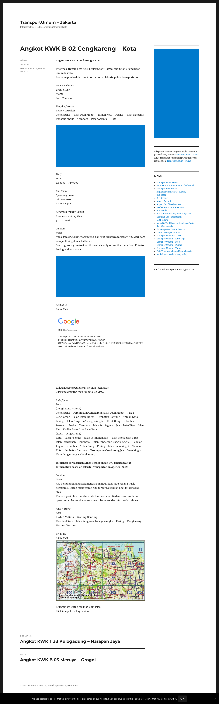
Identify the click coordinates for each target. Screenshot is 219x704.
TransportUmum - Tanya (186, 154)
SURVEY (24, 71)
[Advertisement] (101, 146)
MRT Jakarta (162, 220)
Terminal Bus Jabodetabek (169, 217)
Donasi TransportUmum (168, 232)
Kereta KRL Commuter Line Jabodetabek (175, 185)
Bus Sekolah (162, 210)
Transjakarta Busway (167, 188)
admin (23, 60)
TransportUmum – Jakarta (48, 22)
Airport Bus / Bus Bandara (169, 204)
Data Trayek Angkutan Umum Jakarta (174, 251)
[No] (215, 698)
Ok (182, 698)
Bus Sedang (162, 198)
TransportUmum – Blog (168, 242)
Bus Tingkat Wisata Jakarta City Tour (174, 213)
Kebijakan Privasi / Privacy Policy (172, 254)
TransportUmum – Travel (169, 235)
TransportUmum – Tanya (169, 248)
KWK (35, 68)
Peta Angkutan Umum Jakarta (171, 229)
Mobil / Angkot (164, 201)
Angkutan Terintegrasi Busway (171, 192)
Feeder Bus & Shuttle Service (170, 207)
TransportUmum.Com (167, 182)
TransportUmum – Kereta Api (171, 238)
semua (41, 68)
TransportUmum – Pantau (169, 245)
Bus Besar (161, 195)
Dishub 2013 (26, 68)
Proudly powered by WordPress (63, 685)
